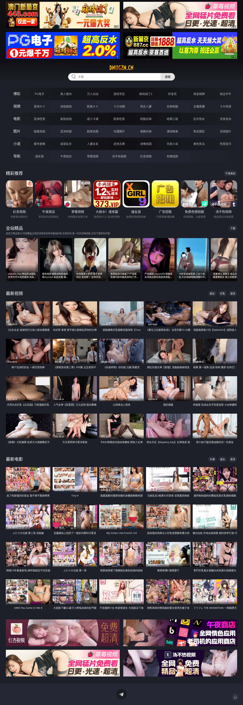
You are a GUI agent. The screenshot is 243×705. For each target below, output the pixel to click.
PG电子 (39, 94)
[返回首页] (235, 697)
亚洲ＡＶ (39, 106)
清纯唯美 (172, 131)
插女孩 (39, 156)
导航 (16, 156)
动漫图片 (119, 131)
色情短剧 (172, 156)
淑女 (222, 459)
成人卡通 (92, 119)
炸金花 (172, 94)
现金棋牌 (199, 94)
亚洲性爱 (39, 119)
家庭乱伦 (66, 144)
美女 (212, 293)
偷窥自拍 (39, 131)
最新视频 (14, 293)
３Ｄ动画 (119, 106)
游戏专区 (119, 94)
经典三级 (172, 119)
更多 (232, 293)
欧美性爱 (119, 119)
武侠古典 (119, 144)
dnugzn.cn (121, 67)
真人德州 (66, 94)
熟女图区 (199, 131)
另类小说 (172, 144)
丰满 (212, 459)
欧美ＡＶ (92, 106)
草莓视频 (92, 156)
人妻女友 (92, 144)
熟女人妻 (146, 106)
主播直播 (199, 106)
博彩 (16, 93)
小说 (16, 143)
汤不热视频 (119, 156)
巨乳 (222, 293)
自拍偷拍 (66, 106)
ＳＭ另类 (225, 106)
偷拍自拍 (66, 119)
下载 (232, 228)
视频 (16, 106)
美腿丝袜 (146, 131)
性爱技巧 (225, 144)
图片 (16, 131)
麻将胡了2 (145, 94)
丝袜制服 (172, 106)
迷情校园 (146, 144)
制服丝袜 (146, 119)
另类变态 (225, 119)
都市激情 (39, 144)
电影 (16, 118)
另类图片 (225, 131)
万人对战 (92, 94)
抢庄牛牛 (225, 94)
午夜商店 (66, 156)
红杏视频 (146, 156)
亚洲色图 (66, 131)
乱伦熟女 (199, 119)
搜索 (168, 77)
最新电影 (14, 459)
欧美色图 (92, 131)
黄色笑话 (199, 144)
